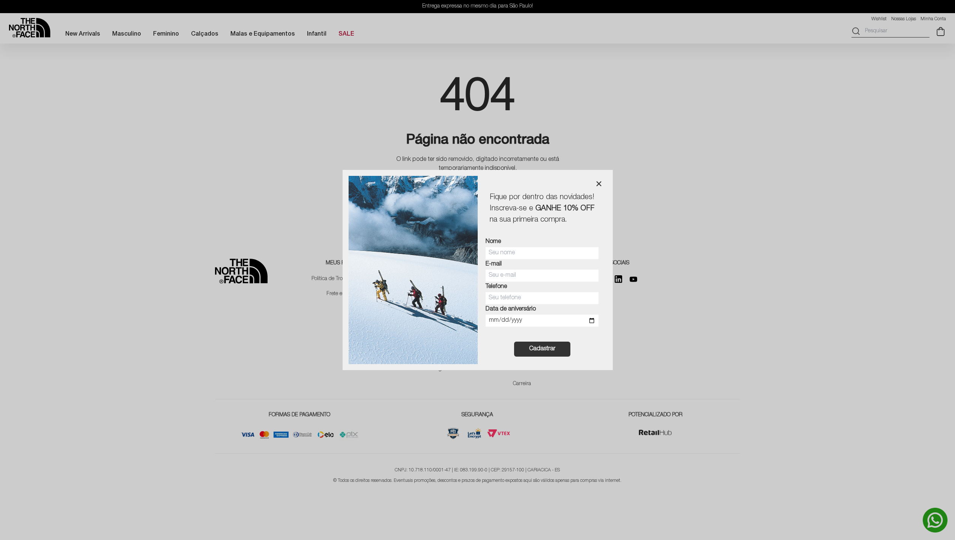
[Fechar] (599, 184)
